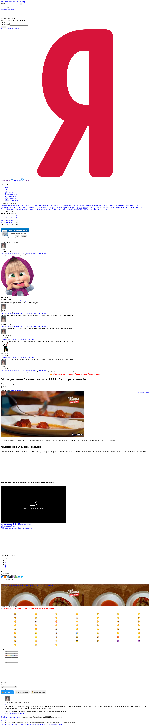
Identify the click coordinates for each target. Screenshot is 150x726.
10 (2, 220)
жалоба (22, 713)
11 (4, 220)
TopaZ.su (4, 717)
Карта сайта (57, 724)
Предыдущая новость (9, 528)
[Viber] (13, 577)
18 (4, 222)
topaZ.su (3, 720)
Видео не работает (8, 526)
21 (12, 222)
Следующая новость (25, 528)
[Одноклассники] (5, 577)
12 (7, 220)
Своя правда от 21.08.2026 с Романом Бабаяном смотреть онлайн (23, 253)
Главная (3, 724)
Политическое (48, 724)
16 (17, 220)
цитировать (15, 713)
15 (14, 220)
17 (2, 222)
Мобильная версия (36, 724)
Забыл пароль (14, 28)
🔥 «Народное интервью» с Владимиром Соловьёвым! (75, 374)
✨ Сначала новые (22, 692)
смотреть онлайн (16, 524)
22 (14, 222)
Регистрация (5, 10)
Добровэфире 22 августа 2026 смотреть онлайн (17, 301)
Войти (12, 10)
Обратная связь (12, 724)
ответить (8, 713)
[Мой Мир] (19, 577)
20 (9, 222)
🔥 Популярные (7, 692)
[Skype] (22, 577)
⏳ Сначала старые (38, 692)
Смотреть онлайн (143, 392)
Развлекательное (17, 390)
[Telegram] (8, 577)
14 (12, 220)
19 (7, 222)
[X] (10, 577)
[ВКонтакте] (2, 577)
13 (9, 220)
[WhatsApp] (16, 577)
